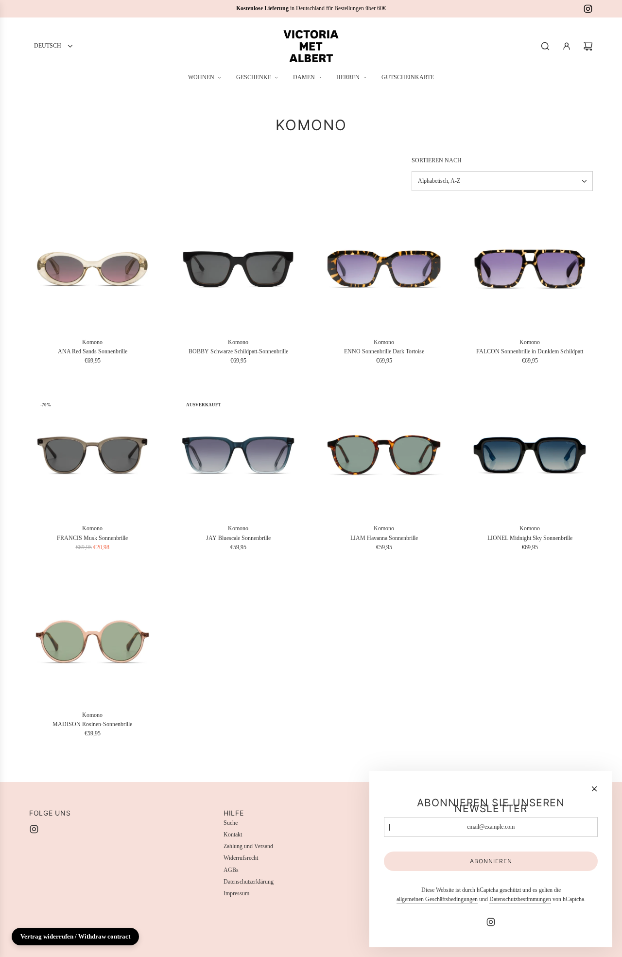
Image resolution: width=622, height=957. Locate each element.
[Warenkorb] (588, 46)
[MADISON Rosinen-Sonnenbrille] (92, 641)
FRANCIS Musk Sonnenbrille (92, 538)
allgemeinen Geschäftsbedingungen (437, 899)
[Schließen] (594, 789)
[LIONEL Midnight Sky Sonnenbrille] (529, 455)
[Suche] (545, 46)
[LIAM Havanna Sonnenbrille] (384, 455)
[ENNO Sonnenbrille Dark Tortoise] (384, 269)
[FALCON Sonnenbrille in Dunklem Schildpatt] (529, 269)
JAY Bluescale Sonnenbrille (238, 538)
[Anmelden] (566, 46)
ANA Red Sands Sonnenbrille (92, 351)
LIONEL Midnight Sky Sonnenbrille (529, 538)
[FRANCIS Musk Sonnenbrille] (92, 455)
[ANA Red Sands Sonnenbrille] (92, 269)
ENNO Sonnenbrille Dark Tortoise (384, 351)
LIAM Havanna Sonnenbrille (384, 538)
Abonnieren (491, 861)
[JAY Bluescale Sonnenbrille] (238, 455)
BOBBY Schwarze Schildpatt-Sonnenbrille (238, 351)
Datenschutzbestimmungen (520, 899)
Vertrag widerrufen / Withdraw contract (75, 936)
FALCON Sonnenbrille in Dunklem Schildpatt (529, 351)
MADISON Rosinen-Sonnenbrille (92, 724)
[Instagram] (588, 9)
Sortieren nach (437, 160)
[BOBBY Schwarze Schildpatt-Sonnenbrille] (238, 269)
